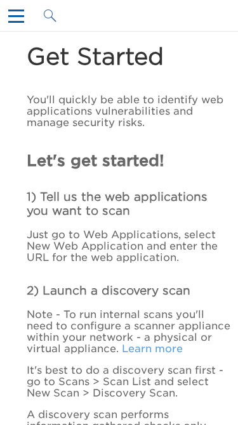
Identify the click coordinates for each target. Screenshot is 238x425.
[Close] (18, 19)
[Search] (54, 19)
